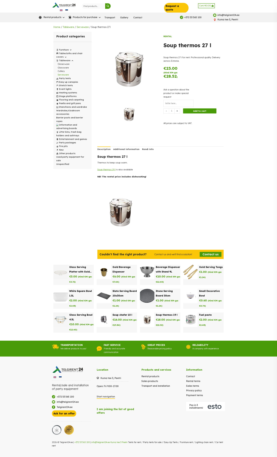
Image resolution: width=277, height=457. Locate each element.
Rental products (150, 376)
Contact (137, 17)
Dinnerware (64, 64)
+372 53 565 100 (82, 442)
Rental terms (193, 381)
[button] (51, 17)
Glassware (63, 67)
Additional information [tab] (126, 149)
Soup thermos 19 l (106, 169)
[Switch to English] (61, 10)
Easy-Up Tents (171, 442)
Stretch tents (66, 85)
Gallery (124, 17)
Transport (109, 17)
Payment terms (194, 395)
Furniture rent (186, 442)
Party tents (65, 78)
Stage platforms (68, 96)
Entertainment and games (73, 139)
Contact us (211, 254)
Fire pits (63, 146)
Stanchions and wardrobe (73, 107)
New (61, 149)
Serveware (83, 27)
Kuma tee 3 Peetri (119, 442)
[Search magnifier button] (108, 6)
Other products (67, 153)
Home (56, 27)
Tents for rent (134, 442)
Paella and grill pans (70, 103)
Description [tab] (104, 149)
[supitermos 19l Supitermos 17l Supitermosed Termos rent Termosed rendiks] (129, 114)
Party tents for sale (152, 442)
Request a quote (172, 7)
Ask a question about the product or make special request (176, 93)
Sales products (149, 381)
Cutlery (61, 71)
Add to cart (199, 111)
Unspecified (62, 164)
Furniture (64, 49)
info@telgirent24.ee (100, 442)
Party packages (67, 142)
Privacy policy (194, 390)
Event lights (65, 89)
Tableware (68, 27)
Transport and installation (155, 385)
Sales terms (192, 385)
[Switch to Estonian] (66, 10)
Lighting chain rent (204, 442)
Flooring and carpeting (71, 99)
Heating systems (68, 92)
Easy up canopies (68, 82)
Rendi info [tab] (148, 149)
